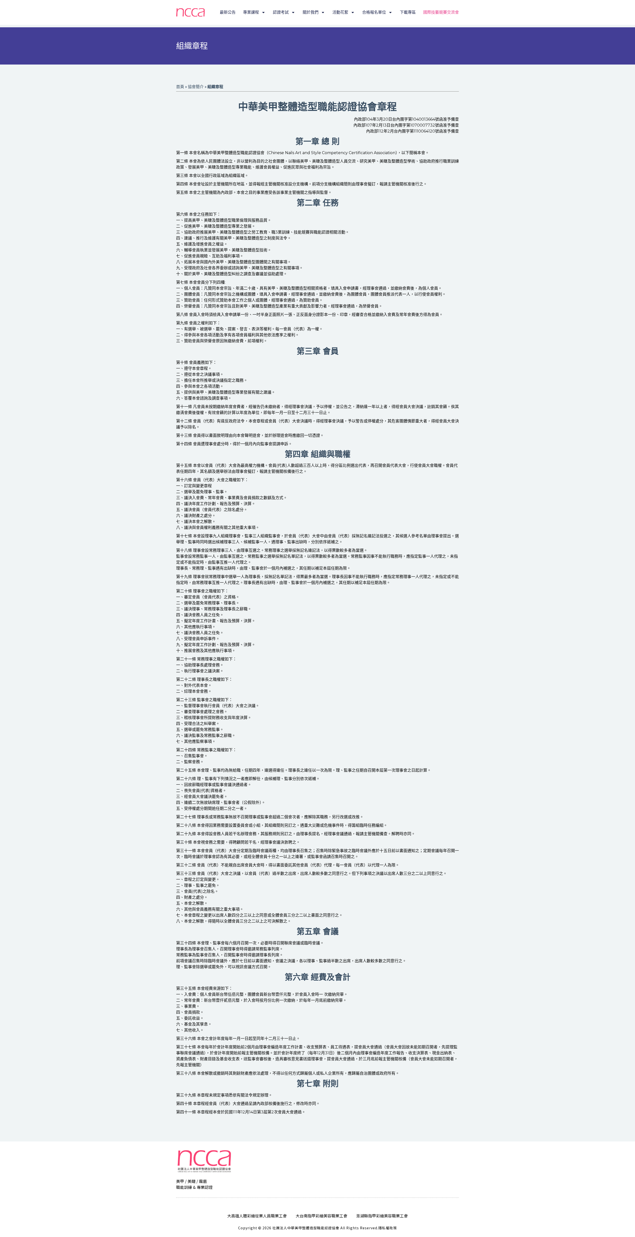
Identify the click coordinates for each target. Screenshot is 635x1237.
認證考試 (281, 12)
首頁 (180, 86)
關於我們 (310, 12)
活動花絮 (340, 12)
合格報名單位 (374, 12)
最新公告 (228, 12)
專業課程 (251, 12)
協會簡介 (196, 86)
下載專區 (408, 12)
